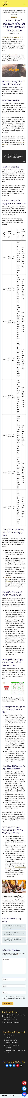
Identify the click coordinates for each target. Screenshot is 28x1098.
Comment (6, 959)
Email (5, 986)
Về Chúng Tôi (10, 1035)
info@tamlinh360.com (13, 1022)
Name (5, 979)
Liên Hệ (8, 1037)
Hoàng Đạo (11, 670)
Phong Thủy (12, 10)
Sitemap (8, 1047)
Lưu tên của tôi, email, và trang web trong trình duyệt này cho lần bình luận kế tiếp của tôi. (14, 998)
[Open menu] (24, 3)
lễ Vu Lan (8, 581)
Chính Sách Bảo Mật (11, 1040)
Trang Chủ (5, 10)
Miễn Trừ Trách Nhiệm (12, 1045)
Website (5, 993)
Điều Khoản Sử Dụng (12, 1042)
